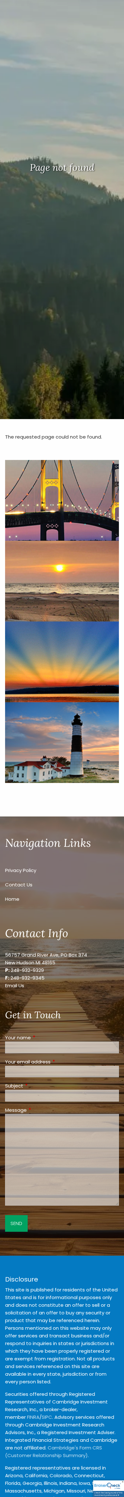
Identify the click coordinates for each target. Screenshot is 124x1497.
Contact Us (18, 884)
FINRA (33, 1417)
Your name (42, 1037)
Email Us (14, 985)
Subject (38, 1085)
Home (12, 899)
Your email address (52, 1061)
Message (40, 1110)
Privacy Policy (20, 870)
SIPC (47, 1417)
